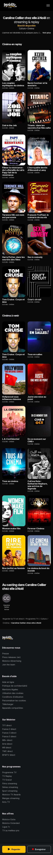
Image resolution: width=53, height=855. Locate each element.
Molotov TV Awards (11, 794)
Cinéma (30, 28)
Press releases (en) (11, 657)
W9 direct (6, 747)
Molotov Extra (8, 819)
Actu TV (6, 802)
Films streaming (9, 783)
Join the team (8, 664)
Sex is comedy (35, 257)
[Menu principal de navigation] (48, 5)
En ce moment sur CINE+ (37, 440)
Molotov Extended (11, 823)
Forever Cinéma (36, 528)
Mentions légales (10, 689)
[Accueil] (10, 5)
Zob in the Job (9, 125)
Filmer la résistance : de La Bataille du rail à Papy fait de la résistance (13, 171)
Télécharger (7, 704)
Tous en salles (35, 354)
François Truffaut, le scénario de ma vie (38, 216)
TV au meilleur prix (10, 830)
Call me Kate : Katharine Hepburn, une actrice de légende (38, 485)
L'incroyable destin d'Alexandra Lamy (37, 168)
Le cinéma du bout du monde (38, 569)
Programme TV (9, 772)
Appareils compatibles (12, 708)
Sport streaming (9, 791)
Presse (5, 653)
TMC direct (7, 751)
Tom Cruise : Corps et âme (13, 300)
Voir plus (47, 33)
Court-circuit (34, 299)
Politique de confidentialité (14, 685)
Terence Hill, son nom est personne (13, 216)
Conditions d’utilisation (12, 697)
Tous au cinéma (10, 481)
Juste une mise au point (37, 398)
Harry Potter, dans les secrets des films (13, 258)
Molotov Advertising (11, 661)
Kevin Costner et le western (37, 84)
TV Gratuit (7, 779)
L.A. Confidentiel (10, 439)
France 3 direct (9, 732)
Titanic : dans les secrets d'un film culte (39, 126)
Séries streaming (10, 787)
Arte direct (7, 744)
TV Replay (7, 776)
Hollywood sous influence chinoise (11, 398)
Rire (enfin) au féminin (13, 568)
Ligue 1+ (6, 826)
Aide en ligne (8, 682)
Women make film (11, 528)
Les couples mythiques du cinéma (13, 84)
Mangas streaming (10, 798)
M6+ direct (7, 740)
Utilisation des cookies (12, 693)
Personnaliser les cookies (14, 700)
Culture (22, 28)
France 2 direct (9, 729)
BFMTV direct (8, 755)
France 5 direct (9, 736)
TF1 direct (7, 725)
